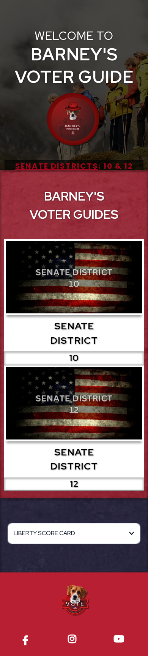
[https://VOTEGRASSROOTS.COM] (74, 601)
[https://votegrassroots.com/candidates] (74, 120)
